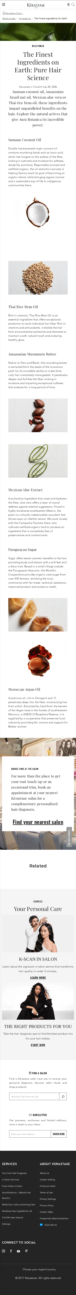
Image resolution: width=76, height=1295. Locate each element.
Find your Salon (48, 1186)
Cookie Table (46, 1211)
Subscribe (59, 1134)
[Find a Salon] (69, 5)
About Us (44, 1173)
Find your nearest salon (38, 821)
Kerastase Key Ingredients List (17, 1211)
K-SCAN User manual (12, 1217)
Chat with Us (50, 1224)
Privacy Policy (46, 1205)
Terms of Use (46, 1192)
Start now (38, 1045)
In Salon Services (10, 1179)
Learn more (38, 977)
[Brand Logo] (36, 6)
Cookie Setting (47, 1179)
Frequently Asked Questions (54, 1218)
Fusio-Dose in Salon (12, 1186)
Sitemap (6, 1224)
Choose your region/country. (39, 1269)
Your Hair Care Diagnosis (14, 1173)
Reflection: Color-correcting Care (18, 1204)
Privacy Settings (48, 1199)
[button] (69, 837)
